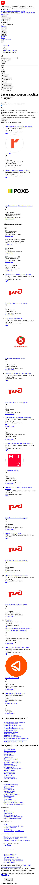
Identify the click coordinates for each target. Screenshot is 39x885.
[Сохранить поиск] (2, 66)
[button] (3, 36)
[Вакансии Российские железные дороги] (21, 292)
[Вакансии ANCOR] (21, 143)
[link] (4, 32)
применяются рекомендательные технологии (16, 866)
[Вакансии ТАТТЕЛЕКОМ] (21, 666)
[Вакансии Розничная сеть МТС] (21, 460)
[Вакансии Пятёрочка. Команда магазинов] (21, 341)
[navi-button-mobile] (2, 41)
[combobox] (9, 58)
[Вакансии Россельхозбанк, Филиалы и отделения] (21, 191)
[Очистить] (3, 62)
